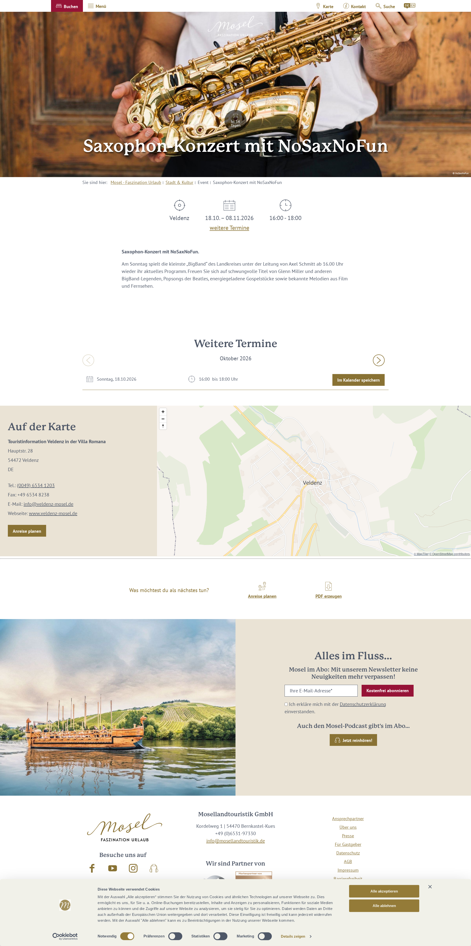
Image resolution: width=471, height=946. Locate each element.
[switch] (175, 936)
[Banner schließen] (430, 886)
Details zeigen (293, 936)
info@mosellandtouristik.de (235, 841)
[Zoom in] (163, 411)
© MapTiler (421, 554)
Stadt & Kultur (179, 182)
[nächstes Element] (379, 360)
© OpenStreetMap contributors (449, 554)
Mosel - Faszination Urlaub (136, 182)
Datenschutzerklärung (363, 704)
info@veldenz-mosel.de (48, 504)
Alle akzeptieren (384, 891)
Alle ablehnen (384, 906)
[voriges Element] (88, 360)
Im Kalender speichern (358, 380)
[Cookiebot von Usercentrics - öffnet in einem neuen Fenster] (65, 936)
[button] (67, 6)
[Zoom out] (163, 418)
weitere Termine (229, 226)
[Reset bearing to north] (163, 425)
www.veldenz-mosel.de (53, 513)
